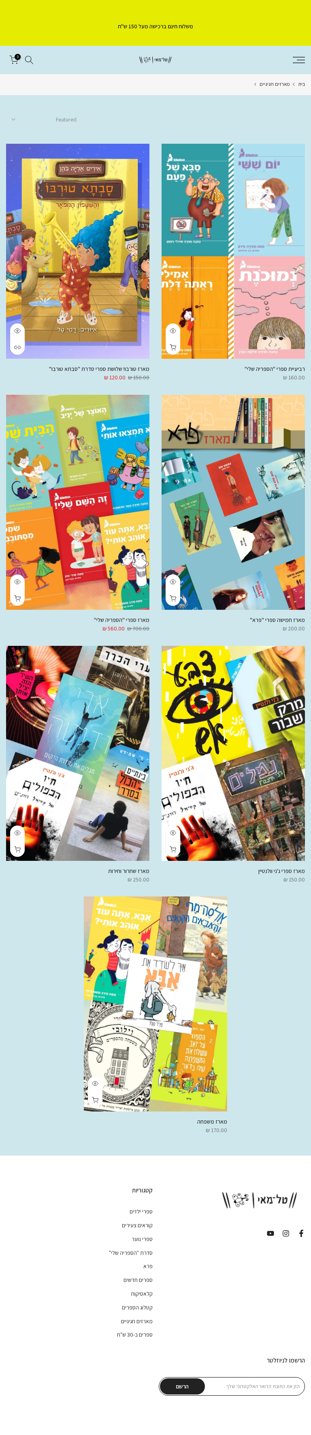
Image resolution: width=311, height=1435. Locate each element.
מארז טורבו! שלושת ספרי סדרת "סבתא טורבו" (99, 369)
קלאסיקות (142, 1293)
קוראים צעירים (137, 1225)
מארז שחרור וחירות (128, 871)
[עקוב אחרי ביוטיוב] (270, 1233)
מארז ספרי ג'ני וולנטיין (281, 871)
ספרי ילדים (141, 1211)
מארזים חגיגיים (275, 84)
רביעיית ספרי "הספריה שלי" (275, 369)
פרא (148, 1266)
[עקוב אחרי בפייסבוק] (301, 1233)
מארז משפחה (212, 1121)
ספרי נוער (142, 1239)
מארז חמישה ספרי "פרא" (277, 620)
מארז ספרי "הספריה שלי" (121, 620)
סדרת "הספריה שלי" (131, 1252)
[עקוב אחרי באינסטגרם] (286, 1233)
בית (301, 84)
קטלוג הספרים (137, 1307)
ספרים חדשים (138, 1280)
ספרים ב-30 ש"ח (135, 1334)
